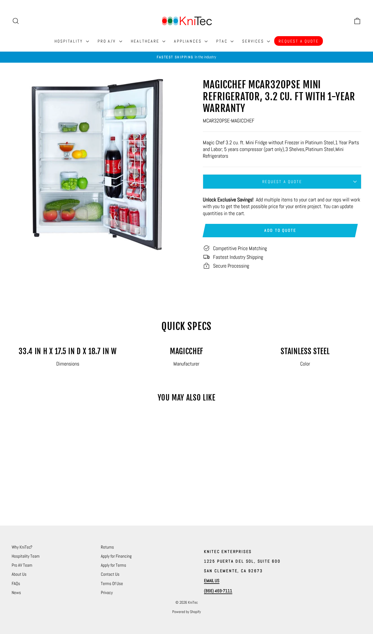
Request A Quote (299, 41)
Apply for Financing (116, 556)
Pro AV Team (22, 565)
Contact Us (110, 574)
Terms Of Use (112, 583)
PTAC (222, 41)
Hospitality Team (26, 556)
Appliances (188, 41)
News (16, 592)
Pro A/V (107, 41)
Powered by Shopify (186, 611)
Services (253, 41)
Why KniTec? (22, 547)
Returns (107, 547)
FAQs (16, 583)
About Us (19, 574)
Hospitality (69, 41)
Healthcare (146, 41)
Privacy (107, 592)
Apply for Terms (113, 565)
